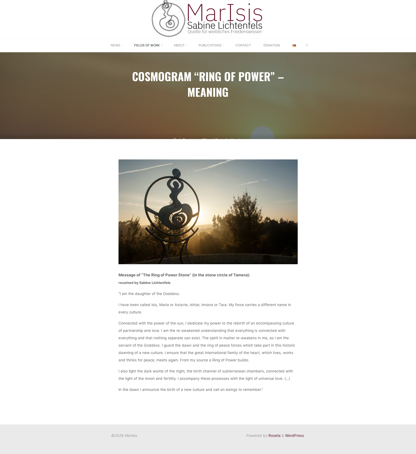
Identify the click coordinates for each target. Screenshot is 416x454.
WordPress (294, 435)
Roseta (274, 435)
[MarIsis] (208, 18)
